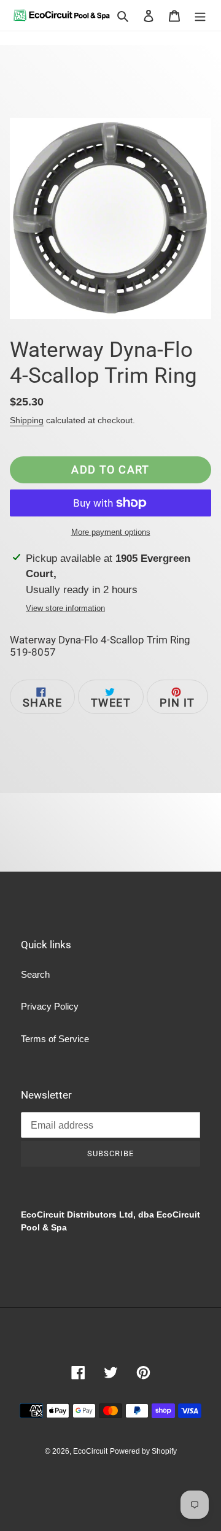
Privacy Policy (50, 1006)
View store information (65, 608)
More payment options (110, 532)
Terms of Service (55, 1039)
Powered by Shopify (143, 1451)
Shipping (27, 420)
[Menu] (200, 15)
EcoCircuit (90, 1451)
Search (35, 974)
